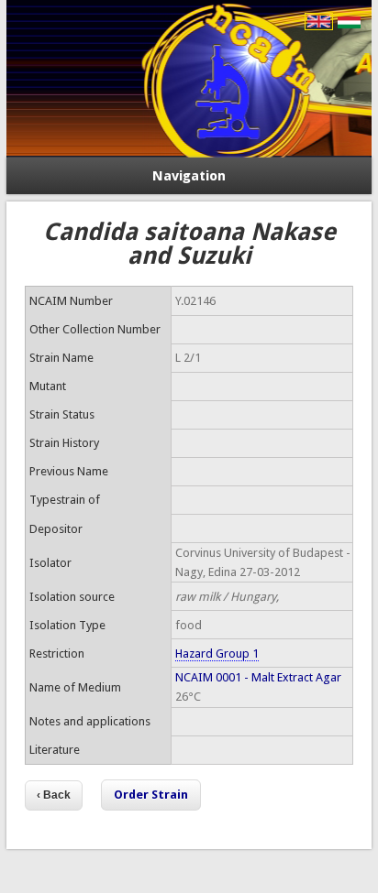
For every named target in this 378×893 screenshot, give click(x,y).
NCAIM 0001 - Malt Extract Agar (258, 677)
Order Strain (151, 794)
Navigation (189, 176)
